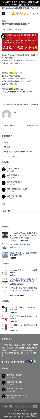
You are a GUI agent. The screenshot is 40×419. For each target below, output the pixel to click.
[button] (3, 13)
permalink (35, 104)
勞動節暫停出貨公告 (15, 175)
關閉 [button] (33, 5)
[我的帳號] (34, 13)
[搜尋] (8, 13)
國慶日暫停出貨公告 (15, 196)
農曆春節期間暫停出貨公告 (17, 189)
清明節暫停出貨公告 (15, 182)
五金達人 (18, 414)
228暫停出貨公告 (31, 125)
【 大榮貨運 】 (7, 147)
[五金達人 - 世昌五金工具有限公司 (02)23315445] (20, 13)
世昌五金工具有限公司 (29, 414)
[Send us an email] (31, 361)
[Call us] (34, 361)
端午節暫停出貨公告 (15, 168)
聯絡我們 (23, 410)
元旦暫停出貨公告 (8, 125)
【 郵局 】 (5, 142)
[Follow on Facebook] (27, 361)
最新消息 (4, 21)
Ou (22, 29)
